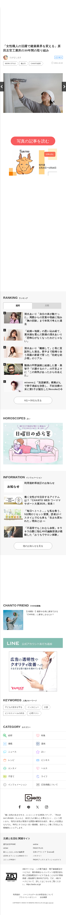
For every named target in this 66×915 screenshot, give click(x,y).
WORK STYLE (10, 63)
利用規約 (16, 894)
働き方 (23, 63)
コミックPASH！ (9, 860)
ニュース (12, 752)
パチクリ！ (37, 856)
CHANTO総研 (36, 63)
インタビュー (33, 707)
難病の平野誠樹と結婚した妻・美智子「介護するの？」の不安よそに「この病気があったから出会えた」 (43, 370)
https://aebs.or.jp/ (33, 884)
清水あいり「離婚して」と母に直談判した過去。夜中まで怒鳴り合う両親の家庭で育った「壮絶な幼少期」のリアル (43, 353)
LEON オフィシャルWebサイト (15, 856)
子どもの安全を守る (13, 707)
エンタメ (12, 768)
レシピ (11, 760)
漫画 (43, 743)
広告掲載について (49, 784)
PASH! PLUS (38, 848)
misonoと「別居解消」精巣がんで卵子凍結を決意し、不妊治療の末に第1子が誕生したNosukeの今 (43, 385)
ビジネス (58, 57)
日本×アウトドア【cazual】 (44, 852)
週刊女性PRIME (9, 844)
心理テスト (34, 713)
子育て (11, 776)
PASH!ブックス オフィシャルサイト (47, 860)
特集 (43, 735)
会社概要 (43, 897)
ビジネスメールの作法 (14, 713)
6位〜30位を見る (33, 400)
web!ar (35, 844)
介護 (46, 707)
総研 (10, 735)
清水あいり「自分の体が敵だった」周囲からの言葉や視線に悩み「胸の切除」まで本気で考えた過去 (43, 319)
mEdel (5, 848)
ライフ (44, 776)
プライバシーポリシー (28, 897)
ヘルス (44, 768)
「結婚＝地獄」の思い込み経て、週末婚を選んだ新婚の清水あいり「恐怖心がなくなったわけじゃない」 (43, 336)
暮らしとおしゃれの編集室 (13, 852)
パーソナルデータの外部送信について (38, 894)
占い (43, 752)
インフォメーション (17, 784)
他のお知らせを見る (33, 546)
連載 (10, 743)
